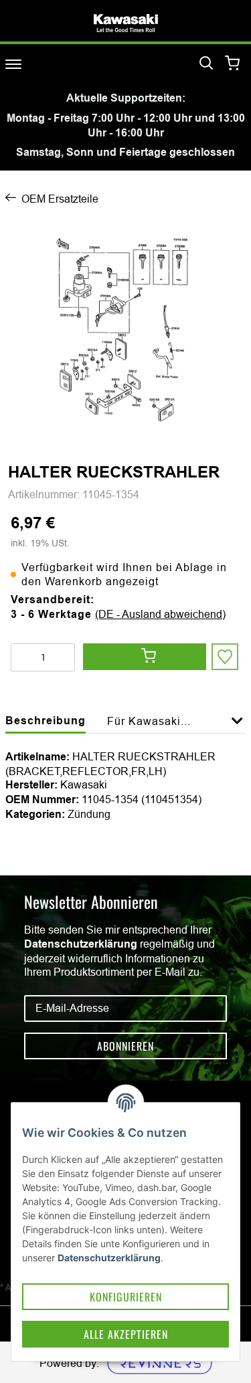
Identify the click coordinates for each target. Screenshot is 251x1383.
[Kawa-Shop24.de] (126, 23)
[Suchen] (206, 63)
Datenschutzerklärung (80, 944)
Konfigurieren (126, 1297)
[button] (237, 728)
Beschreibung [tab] (45, 720)
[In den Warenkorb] (144, 656)
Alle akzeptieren (126, 1334)
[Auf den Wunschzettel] (225, 656)
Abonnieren (125, 1046)
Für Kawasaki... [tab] (149, 721)
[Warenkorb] (232, 64)
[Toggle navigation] (13, 64)
